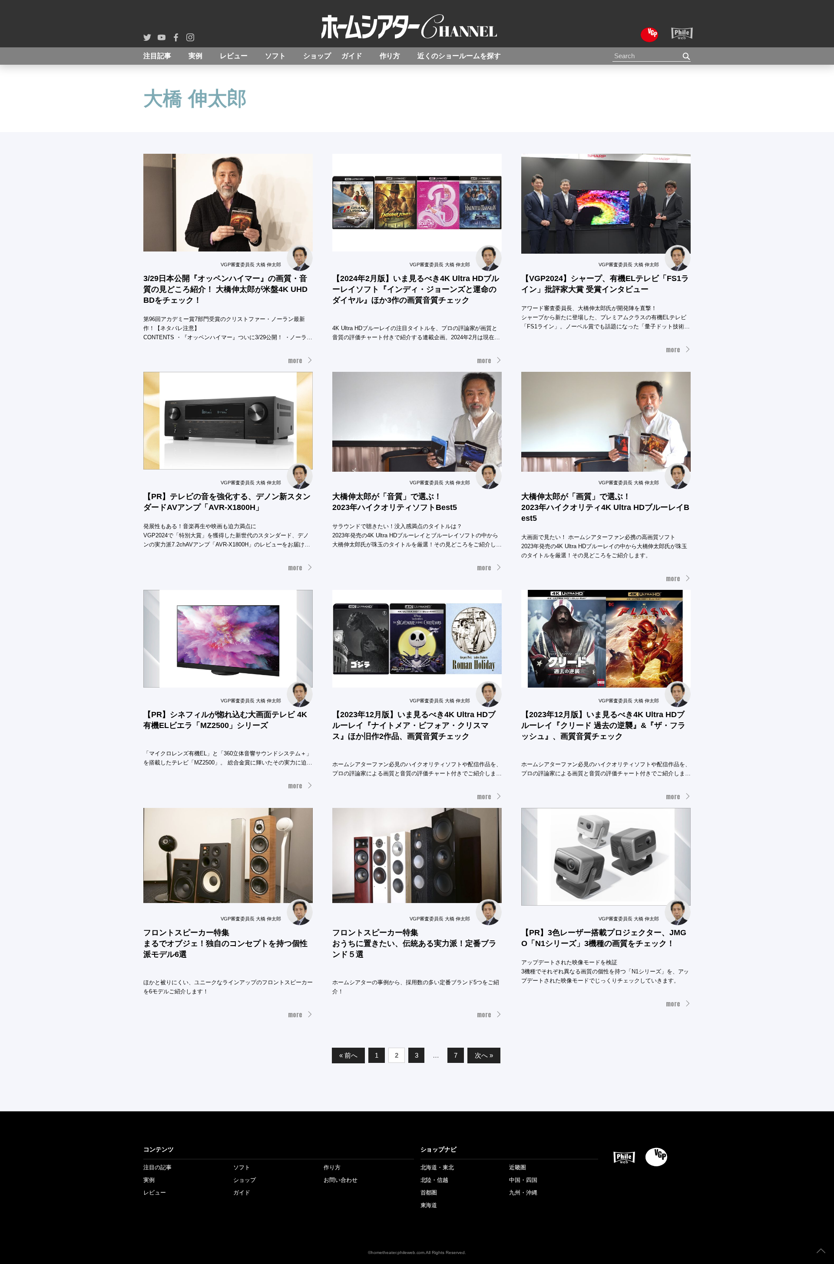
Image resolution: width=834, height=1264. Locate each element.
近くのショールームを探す (459, 56)
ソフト (275, 56)
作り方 (390, 56)
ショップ (317, 56)
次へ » (484, 1055)
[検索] (686, 56)
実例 (195, 56)
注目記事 (157, 56)
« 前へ (348, 1055)
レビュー (234, 56)
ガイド (351, 56)
